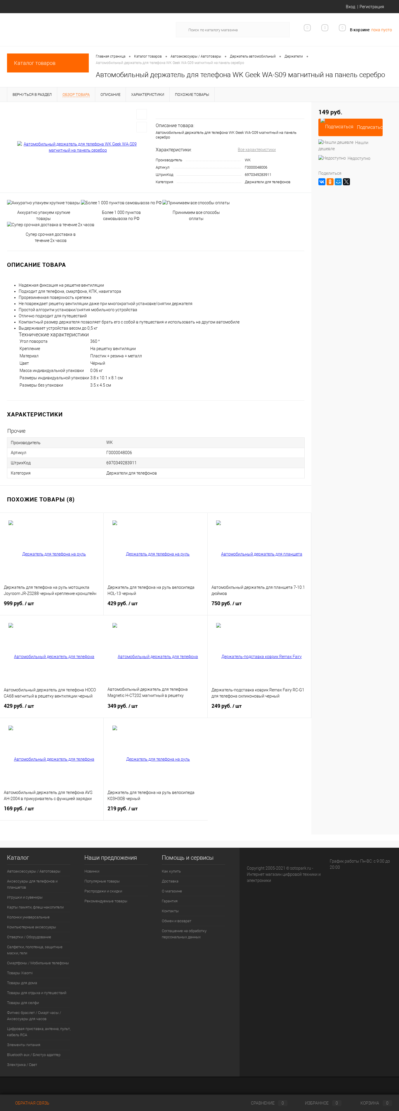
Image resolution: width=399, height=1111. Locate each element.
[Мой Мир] (338, 181)
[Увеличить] (78, 147)
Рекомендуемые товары (105, 901)
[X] (346, 181)
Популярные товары (102, 881)
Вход (350, 6)
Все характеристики (257, 149)
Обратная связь (31, 1103)
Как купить (171, 871)
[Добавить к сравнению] (141, 127)
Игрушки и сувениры (25, 897)
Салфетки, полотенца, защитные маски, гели (35, 950)
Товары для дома (22, 983)
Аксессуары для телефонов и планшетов (32, 884)
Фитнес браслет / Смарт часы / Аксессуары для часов (34, 1015)
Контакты (170, 911)
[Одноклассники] (330, 181)
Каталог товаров (34, 63)
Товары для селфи (23, 1003)
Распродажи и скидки (103, 891)
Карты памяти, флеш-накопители (35, 907)
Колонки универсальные (28, 917)
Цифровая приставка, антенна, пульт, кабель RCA (38, 1032)
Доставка (170, 881)
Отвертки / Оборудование (29, 937)
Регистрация (372, 6)
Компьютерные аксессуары (31, 927)
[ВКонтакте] (321, 181)
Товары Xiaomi (20, 973)
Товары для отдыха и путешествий (36, 993)
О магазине (172, 891)
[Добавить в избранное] (141, 114)
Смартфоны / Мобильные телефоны (38, 963)
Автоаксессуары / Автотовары (33, 871)
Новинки (91, 871)
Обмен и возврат (176, 921)
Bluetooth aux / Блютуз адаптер (33, 1055)
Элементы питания (23, 1045)
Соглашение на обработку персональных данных (184, 934)
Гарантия (170, 901)
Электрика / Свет (22, 1064)
